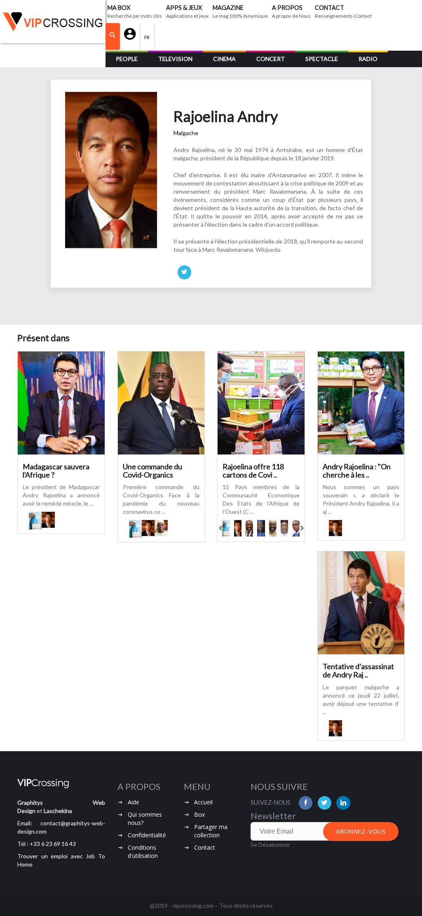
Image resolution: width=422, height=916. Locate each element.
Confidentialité (147, 835)
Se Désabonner (270, 844)
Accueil (203, 802)
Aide (133, 802)
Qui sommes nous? (145, 819)
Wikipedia (268, 249)
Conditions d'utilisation (143, 851)
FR (147, 37)
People (127, 58)
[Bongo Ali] (273, 528)
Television (175, 58)
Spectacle (321, 58)
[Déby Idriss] (261, 528)
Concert (270, 58)
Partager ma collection (210, 831)
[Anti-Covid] (35, 520)
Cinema (224, 58)
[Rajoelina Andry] (48, 520)
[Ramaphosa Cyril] (249, 528)
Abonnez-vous (361, 831)
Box (199, 814)
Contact (204, 847)
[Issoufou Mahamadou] (284, 528)
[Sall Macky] (161, 528)
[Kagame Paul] (296, 528)
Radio (368, 58)
